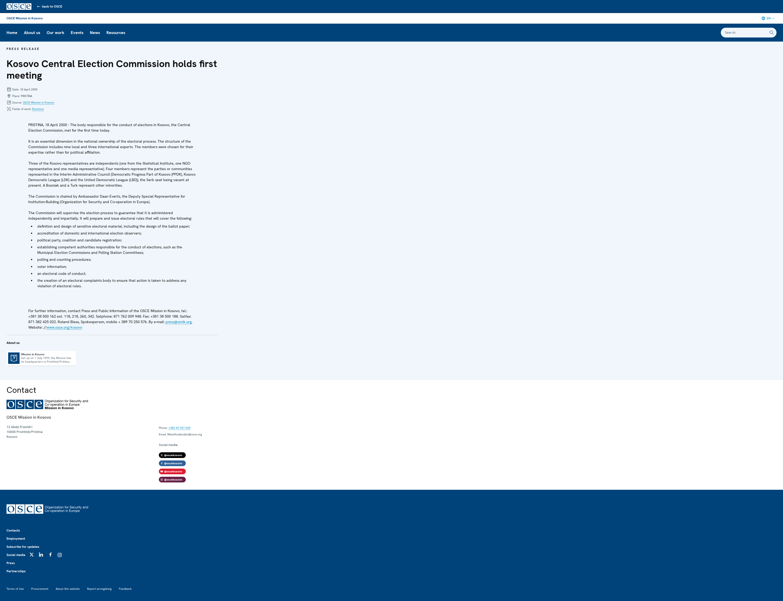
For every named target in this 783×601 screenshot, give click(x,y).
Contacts (13, 530)
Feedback (125, 589)
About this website (68, 589)
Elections (38, 109)
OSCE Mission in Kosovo (25, 18)
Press (11, 563)
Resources (115, 32)
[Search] (771, 32)
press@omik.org (179, 321)
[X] (32, 554)
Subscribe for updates (23, 547)
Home (12, 32)
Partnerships (16, 571)
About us (32, 32)
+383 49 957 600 (179, 428)
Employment (16, 538)
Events (77, 32)
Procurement (39, 589)
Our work (55, 32)
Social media (16, 555)
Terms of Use (15, 589)
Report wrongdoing (99, 589)
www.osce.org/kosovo (64, 327)
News (95, 32)
